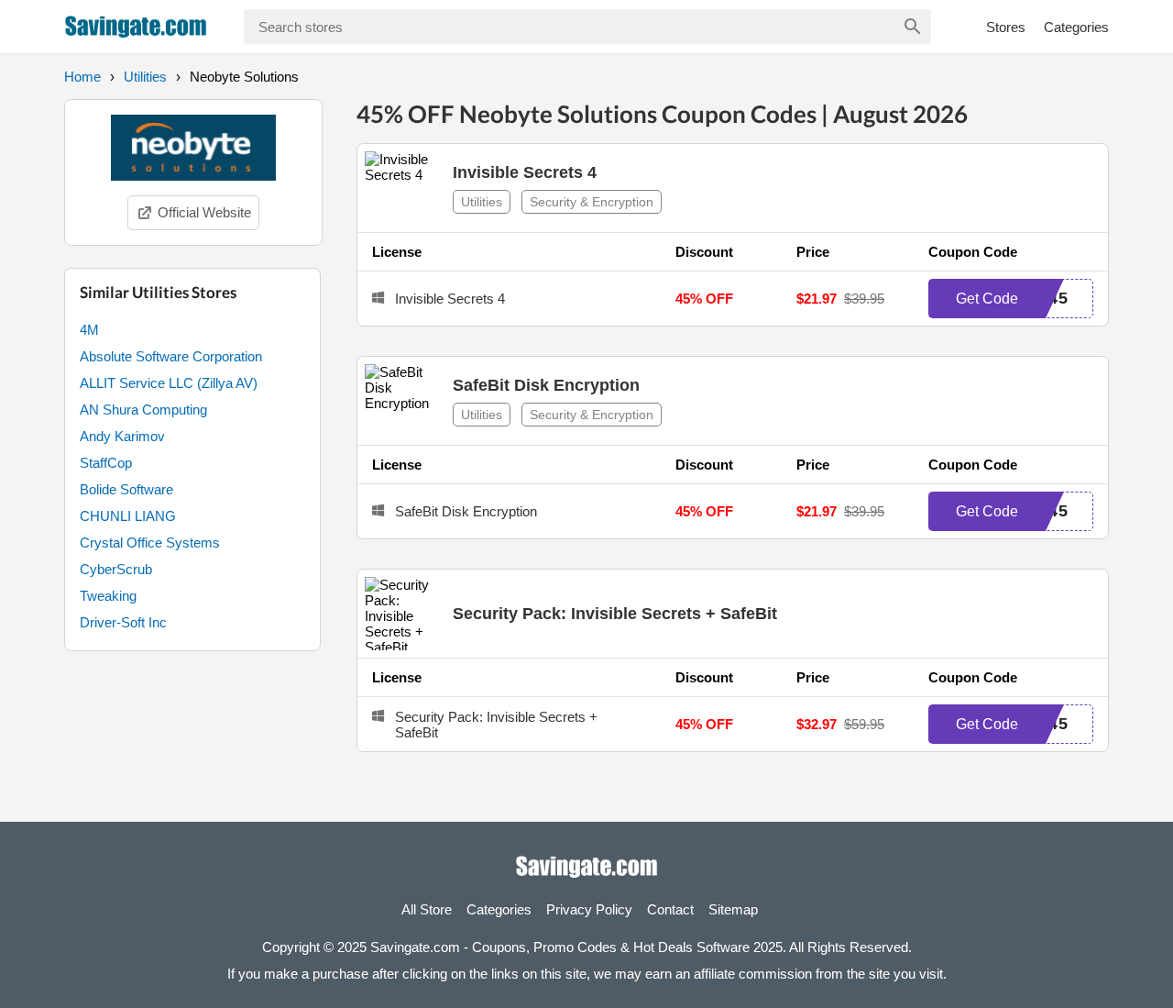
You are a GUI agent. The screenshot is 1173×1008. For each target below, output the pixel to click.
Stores (1005, 27)
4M (89, 330)
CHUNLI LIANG (128, 516)
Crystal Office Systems (150, 542)
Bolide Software (126, 489)
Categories (1076, 27)
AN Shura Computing (143, 409)
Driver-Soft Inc (123, 622)
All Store (426, 909)
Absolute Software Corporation (171, 356)
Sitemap (733, 909)
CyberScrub (116, 569)
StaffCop (106, 463)
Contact (670, 909)
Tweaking (108, 596)
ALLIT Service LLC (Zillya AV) (169, 383)
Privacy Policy (589, 909)
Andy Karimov (122, 436)
